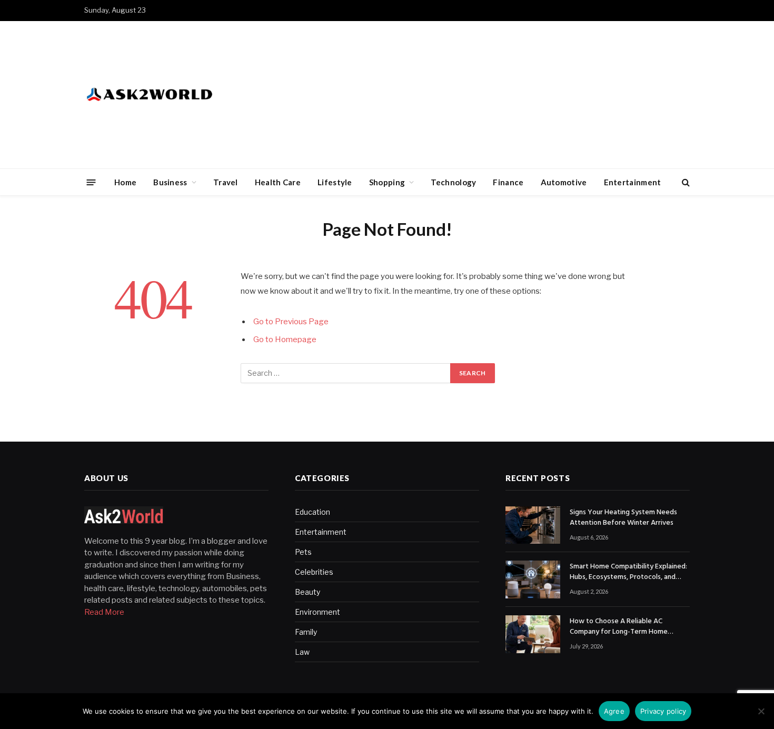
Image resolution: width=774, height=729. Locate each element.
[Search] (685, 182)
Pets (303, 551)
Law (302, 651)
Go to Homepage (284, 339)
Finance (508, 182)
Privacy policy (663, 711)
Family (306, 631)
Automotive (564, 182)
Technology (453, 182)
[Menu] (91, 181)
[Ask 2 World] (171, 95)
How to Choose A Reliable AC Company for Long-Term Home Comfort (619, 626)
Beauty (307, 591)
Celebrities (314, 571)
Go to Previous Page (291, 321)
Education (312, 511)
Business (170, 182)
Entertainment (632, 182)
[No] (761, 711)
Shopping (387, 182)
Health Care (278, 182)
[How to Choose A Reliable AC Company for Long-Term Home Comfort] (532, 634)
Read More (104, 612)
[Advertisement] (498, 94)
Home (125, 182)
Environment (317, 611)
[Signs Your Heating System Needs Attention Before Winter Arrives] (532, 525)
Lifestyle (334, 182)
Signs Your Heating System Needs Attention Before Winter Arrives (623, 517)
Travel (225, 182)
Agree (614, 711)
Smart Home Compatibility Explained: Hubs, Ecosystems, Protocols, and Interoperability (628, 572)
